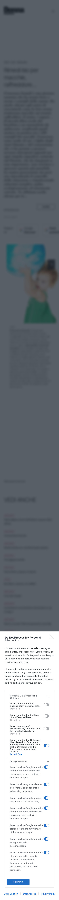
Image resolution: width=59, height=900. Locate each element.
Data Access (29, 893)
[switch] (46, 704)
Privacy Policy (48, 893)
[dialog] (29, 765)
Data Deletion (11, 893)
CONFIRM (18, 882)
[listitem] (29, 697)
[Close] (52, 638)
